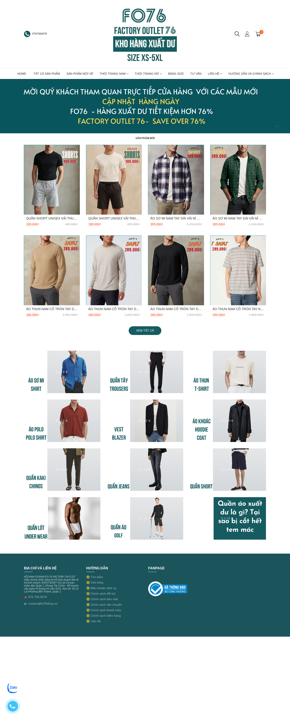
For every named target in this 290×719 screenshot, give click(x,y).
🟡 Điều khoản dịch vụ (101, 588)
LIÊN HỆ (214, 73)
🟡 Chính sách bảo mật (102, 599)
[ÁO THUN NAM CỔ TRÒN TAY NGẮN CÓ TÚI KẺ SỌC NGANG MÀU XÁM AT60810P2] (238, 270)
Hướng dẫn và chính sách (250, 73)
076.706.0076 (37, 597)
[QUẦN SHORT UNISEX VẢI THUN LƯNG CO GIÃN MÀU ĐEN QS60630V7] (114, 179)
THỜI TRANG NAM (113, 73)
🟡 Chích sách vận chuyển (104, 604)
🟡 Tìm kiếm (94, 577)
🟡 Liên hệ (93, 621)
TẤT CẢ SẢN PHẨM (46, 73)
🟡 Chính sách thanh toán (103, 610)
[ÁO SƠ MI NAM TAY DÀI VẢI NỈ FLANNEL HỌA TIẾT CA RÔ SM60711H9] (238, 179)
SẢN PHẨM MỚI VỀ (79, 73)
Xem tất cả (145, 330)
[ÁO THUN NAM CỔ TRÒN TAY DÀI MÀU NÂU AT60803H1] (52, 270)
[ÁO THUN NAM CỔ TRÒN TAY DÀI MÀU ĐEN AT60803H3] (176, 270)
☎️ (25, 597)
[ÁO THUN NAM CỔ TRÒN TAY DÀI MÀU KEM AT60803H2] (114, 270)
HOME (21, 73)
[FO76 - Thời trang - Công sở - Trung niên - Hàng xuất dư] (145, 33)
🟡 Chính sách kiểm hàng (103, 615)
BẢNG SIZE (176, 73)
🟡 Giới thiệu (95, 582)
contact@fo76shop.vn (43, 603)
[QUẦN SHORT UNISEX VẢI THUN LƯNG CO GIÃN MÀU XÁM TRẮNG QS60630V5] (52, 179)
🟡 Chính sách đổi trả (100, 593)
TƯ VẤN (195, 73)
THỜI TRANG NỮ (147, 73)
